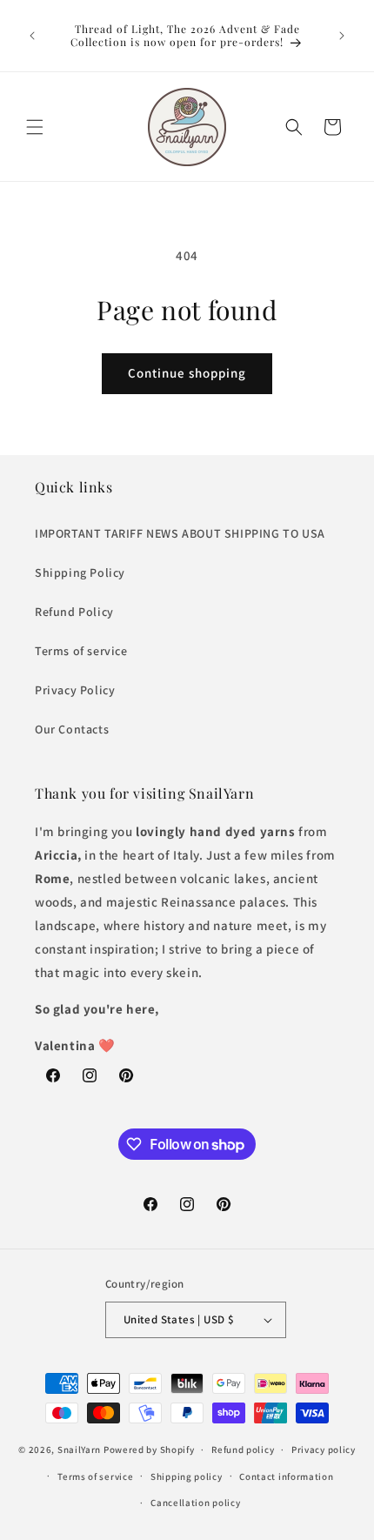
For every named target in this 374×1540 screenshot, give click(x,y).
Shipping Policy (80, 572)
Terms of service (81, 651)
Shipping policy (186, 1476)
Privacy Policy (75, 690)
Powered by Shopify (149, 1449)
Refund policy (242, 1449)
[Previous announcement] (32, 36)
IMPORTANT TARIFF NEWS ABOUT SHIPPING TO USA (180, 533)
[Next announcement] (342, 36)
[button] (35, 127)
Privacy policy (323, 1449)
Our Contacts (72, 729)
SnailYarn (79, 1449)
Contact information (286, 1476)
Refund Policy (74, 611)
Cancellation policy (195, 1502)
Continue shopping (187, 373)
